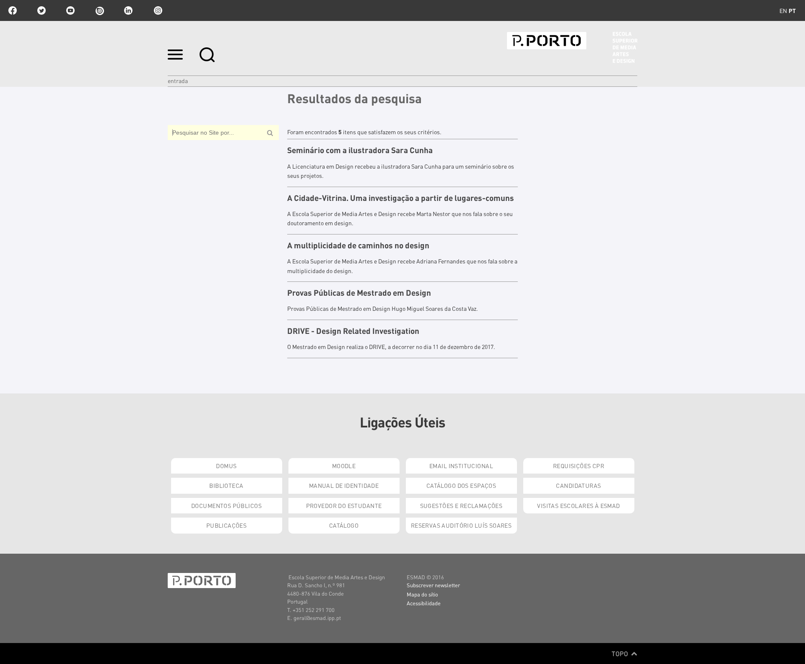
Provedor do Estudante (344, 505)
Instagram (157, 10)
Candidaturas (578, 485)
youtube (70, 10)
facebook (12, 10)
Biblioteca (226, 485)
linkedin (128, 10)
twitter (41, 10)
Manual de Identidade (344, 485)
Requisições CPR (578, 465)
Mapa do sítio (422, 594)
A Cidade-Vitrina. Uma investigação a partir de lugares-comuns (400, 198)
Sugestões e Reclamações (461, 505)
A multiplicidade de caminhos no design (358, 245)
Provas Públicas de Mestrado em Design (359, 292)
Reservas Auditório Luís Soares (461, 525)
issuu (99, 10)
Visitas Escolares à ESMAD (578, 505)
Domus (226, 465)
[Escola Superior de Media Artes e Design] (572, 47)
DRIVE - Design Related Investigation (353, 331)
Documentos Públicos (226, 505)
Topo (621, 653)
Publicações (226, 525)
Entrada (178, 80)
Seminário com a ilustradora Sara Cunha (360, 150)
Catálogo (343, 525)
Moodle (344, 465)
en (783, 10)
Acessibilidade (424, 603)
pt (792, 10)
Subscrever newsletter (433, 584)
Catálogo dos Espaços (461, 485)
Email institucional (461, 465)
